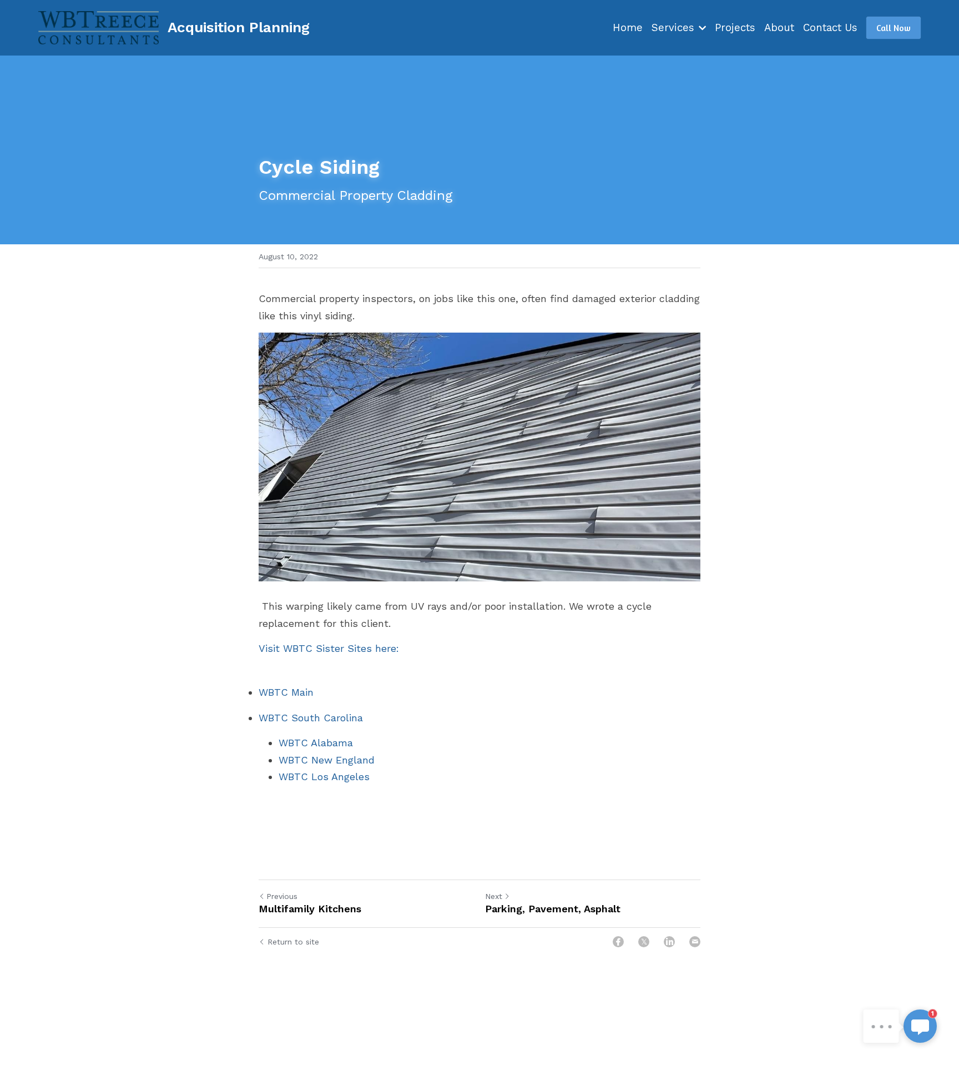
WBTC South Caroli (305, 718)
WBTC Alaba (308, 742)
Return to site (293, 941)
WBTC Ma (282, 692)
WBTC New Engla (320, 760)
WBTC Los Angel (319, 776)
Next (493, 896)
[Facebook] (618, 941)
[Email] (694, 941)
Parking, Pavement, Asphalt (552, 909)
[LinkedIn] (669, 941)
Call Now (893, 27)
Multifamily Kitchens (310, 909)
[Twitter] (643, 941)
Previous (281, 896)
